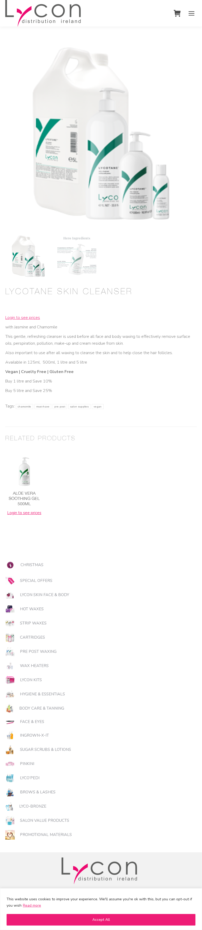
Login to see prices (22, 318)
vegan (98, 406)
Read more (32, 905)
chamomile (24, 406)
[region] (101, 909)
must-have (43, 406)
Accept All (101, 919)
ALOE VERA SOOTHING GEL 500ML (24, 498)
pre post (59, 406)
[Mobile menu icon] (191, 13)
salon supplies (79, 406)
